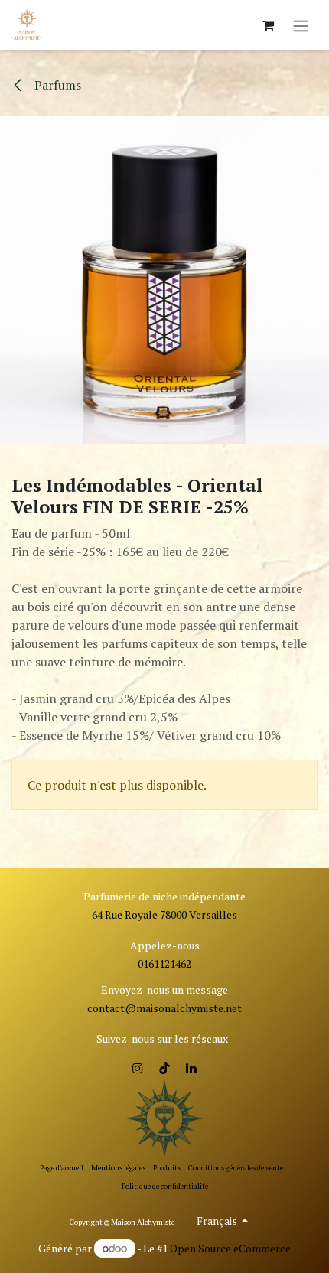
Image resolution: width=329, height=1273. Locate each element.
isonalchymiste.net (196, 1008)
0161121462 (164, 963)
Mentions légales (118, 1168)
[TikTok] (164, 1068)
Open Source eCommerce (230, 1248)
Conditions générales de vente (235, 1168)
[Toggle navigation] (301, 25)
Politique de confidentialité (165, 1186)
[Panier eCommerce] (268, 25)
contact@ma (119, 1008)
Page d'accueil (61, 1168)
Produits (167, 1168)
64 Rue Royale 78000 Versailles (164, 914)
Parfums (56, 85)
